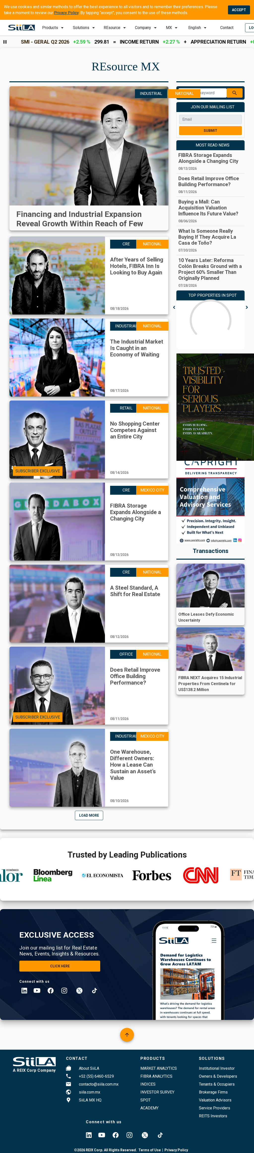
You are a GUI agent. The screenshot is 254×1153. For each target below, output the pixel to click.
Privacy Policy (66, 12)
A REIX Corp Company (34, 1070)
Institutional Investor (217, 1068)
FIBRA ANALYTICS (156, 1076)
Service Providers (214, 1108)
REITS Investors (213, 1116)
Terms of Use (149, 1150)
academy (149, 1108)
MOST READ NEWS (212, 145)
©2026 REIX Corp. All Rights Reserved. (105, 1150)
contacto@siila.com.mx (99, 1084)
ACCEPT (239, 10)
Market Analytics (158, 1068)
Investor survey (157, 1092)
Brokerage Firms (213, 1092)
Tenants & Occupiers (217, 1084)
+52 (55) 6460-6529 (96, 1076)
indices (148, 1084)
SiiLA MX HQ (90, 1100)
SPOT (145, 1100)
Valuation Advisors (215, 1100)
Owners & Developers (218, 1076)
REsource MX (126, 66)
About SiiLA (89, 1068)
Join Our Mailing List (212, 107)
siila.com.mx (89, 1092)
